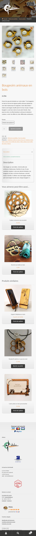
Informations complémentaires (11, 156)
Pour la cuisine (22, 19)
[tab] (18, 152)
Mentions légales (5, 530)
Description (6, 152)
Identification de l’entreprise (8, 520)
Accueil (5, 19)
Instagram (9, 500)
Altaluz (10, 507)
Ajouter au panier (16, 129)
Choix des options (18, 227)
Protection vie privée (6, 523)
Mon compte (6, 533)
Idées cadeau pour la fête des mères (11, 141)
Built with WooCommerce (16, 530)
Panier (27, 532)
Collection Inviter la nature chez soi (16, 140)
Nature (9, 143)
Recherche (18, 533)
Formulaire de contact (7, 495)
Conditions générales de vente (8, 522)
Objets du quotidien (13, 19)
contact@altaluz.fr (9, 497)
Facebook (4, 500)
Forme (3, 119)
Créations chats (29, 140)
